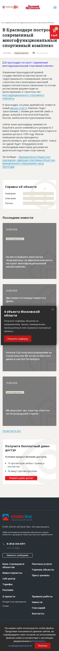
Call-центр (8, 578)
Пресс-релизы (40, 575)
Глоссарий (38, 607)
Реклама (7, 589)
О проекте (8, 596)
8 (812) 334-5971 (16, 543)
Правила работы (42, 596)
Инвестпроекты (12, 572)
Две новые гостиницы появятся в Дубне (26, 299)
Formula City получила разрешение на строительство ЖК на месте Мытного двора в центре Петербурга (29, 356)
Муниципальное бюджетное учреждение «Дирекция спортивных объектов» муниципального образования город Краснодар (28, 161)
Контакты (38, 613)
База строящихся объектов (13, 565)
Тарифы (7, 584)
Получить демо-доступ (21, 478)
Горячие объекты (43, 569)
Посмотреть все (11, 430)
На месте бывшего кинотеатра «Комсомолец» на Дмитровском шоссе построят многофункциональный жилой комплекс (29, 261)
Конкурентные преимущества (14, 602)
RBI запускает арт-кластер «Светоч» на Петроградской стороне (28, 412)
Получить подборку (17, 338)
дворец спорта (18, 108)
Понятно (42, 645)
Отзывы (5, 606)
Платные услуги (42, 563)
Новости (37, 602)
